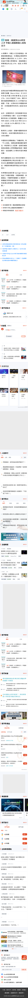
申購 (25, 747)
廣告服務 (7, 993)
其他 (7, 757)
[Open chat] (25, 9)
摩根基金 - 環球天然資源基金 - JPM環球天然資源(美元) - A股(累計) (11, 762)
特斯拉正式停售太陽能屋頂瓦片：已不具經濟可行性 (4, 395)
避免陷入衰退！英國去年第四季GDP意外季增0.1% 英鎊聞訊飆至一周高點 (12, 349)
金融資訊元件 (14, 993)
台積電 (7, 839)
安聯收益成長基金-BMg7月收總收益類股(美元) (11, 737)
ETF (7, 571)
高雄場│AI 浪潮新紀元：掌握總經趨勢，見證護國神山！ (16, 302)
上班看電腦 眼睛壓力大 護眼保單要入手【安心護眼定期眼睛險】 (23, 376)
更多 (25, 457)
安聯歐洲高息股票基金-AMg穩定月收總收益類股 (11, 754)
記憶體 (7, 834)
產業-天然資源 (9, 766)
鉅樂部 (19, 990)
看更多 (24, 270)
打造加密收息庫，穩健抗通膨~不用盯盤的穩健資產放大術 (16, 295)
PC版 (4, 990)
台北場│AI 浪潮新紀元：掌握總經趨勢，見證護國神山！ (16, 288)
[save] (20, 9)
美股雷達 (9, 548)
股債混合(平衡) (9, 740)
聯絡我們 (21, 993)
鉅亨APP (9, 990)
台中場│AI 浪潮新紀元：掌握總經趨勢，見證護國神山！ (16, 281)
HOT (8, 280)
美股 (4, 35)
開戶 (25, 738)
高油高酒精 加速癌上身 (14, 395)
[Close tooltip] (23, 12)
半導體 (7, 843)
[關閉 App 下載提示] (1, 2)
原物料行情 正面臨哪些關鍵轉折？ (13, 208)
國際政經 (9, 35)
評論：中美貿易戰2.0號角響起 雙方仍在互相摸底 (12, 357)
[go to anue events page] (21, 6)
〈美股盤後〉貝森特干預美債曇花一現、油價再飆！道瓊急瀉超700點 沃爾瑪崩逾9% (14, 376)
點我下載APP (19, 210)
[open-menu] (1, 5)
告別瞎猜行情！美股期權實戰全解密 (14, 205)
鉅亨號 (14, 990)
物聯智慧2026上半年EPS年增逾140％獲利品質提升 (4, 376)
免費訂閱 (24, 969)
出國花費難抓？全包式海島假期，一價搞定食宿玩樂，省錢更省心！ (23, 395)
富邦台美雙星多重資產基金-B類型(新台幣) (11, 745)
